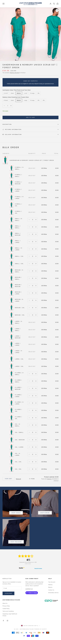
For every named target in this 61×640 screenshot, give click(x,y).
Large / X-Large (18, 351)
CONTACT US (29, 589)
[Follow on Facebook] (3, 620)
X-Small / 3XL (18, 212)
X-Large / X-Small (19, 373)
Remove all (18, 478)
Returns (50, 587)
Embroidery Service (53, 592)
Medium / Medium (18, 285)
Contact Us (51, 590)
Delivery (50, 584)
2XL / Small (19, 432)
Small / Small (17, 226)
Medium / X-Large (19, 300)
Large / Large (17, 344)
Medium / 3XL (20, 315)
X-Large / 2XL (18, 410)
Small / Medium (17, 234)
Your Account (51, 582)
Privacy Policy (6, 606)
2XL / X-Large (17, 454)
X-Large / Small (18, 380)
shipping (49, 479)
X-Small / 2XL (18, 204)
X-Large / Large (18, 395)
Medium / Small (18, 278)
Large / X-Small (18, 322)
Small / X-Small (18, 219)
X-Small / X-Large (19, 197)
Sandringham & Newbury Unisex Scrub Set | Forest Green (32, 160)
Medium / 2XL (20, 307)
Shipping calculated (14, 72)
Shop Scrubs (45, 512)
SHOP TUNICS (16, 512)
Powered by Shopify (40, 629)
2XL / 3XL (18, 469)
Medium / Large (18, 292)
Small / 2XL (19, 256)
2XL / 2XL (18, 461)
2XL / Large (19, 447)
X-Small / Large (18, 190)
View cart (8, 478)
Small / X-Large (18, 248)
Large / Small (17, 329)
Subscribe (8, 593)
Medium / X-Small (19, 270)
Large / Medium (17, 336)
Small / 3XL (19, 263)
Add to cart (30, 117)
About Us (5, 603)
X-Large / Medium (18, 388)
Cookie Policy (6, 608)
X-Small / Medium (18, 182)
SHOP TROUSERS (16, 541)
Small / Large (17, 241)
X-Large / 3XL (18, 417)
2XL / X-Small (17, 424)
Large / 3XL (19, 366)
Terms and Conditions (8, 611)
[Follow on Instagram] (7, 620)
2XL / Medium (20, 439)
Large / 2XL (19, 359)
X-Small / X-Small (19, 168)
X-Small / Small (18, 175)
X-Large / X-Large (19, 402)
